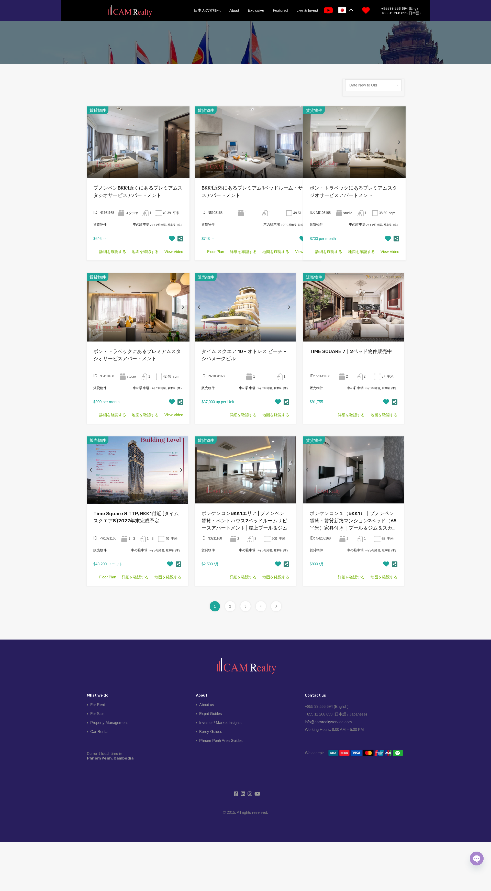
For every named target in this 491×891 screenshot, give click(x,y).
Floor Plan (215, 251)
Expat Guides (210, 714)
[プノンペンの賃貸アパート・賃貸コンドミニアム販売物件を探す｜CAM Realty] (130, 11)
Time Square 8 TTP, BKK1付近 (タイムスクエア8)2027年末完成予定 (136, 517)
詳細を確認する (112, 251)
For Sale (97, 714)
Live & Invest (307, 10)
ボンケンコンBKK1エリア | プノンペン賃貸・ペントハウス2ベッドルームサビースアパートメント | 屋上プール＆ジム (244, 520)
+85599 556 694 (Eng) (399, 8)
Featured (280, 10)
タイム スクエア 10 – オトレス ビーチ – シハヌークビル (244, 355)
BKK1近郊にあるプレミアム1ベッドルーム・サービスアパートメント (257, 191)
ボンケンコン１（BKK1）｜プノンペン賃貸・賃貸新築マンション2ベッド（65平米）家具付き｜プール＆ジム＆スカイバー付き (353, 521)
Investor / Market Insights (220, 722)
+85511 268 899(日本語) (401, 13)
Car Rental (99, 731)
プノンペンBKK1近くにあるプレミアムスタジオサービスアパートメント (138, 191)
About (234, 10)
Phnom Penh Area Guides (221, 740)
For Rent (97, 705)
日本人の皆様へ (207, 10)
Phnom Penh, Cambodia (110, 756)
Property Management (109, 722)
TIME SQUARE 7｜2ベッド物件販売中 (351, 351)
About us (206, 705)
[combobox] (373, 85)
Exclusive (256, 10)
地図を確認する (145, 251)
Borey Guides (210, 731)
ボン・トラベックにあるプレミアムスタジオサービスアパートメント (353, 191)
